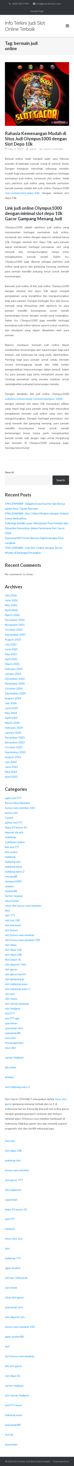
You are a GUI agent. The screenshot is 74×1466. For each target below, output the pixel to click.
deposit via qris (14, 832)
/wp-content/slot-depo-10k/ (22, 193)
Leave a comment (53, 149)
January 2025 (13, 673)
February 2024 (14, 727)
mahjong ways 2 (14, 871)
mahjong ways (13, 866)
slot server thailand (17, 1395)
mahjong (10, 856)
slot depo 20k (13, 954)
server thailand (14, 1057)
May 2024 (11, 713)
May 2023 (11, 771)
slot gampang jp (14, 979)
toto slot (10, 1038)
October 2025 (13, 629)
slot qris (10, 993)
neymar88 (11, 876)
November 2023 (15, 742)
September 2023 (15, 752)
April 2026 (11, 610)
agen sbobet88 (14, 1336)
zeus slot (10, 1047)
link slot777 (12, 847)
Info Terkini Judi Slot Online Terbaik (31, 1461)
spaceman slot (14, 1028)
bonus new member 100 (20, 807)
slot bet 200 (12, 920)
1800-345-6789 (20, 3)
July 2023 (11, 762)
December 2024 (15, 678)
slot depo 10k (13, 949)
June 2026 (11, 600)
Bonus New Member (17, 803)
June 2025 (11, 649)
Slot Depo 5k (13, 959)
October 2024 (13, 688)
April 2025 (11, 659)
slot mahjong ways (16, 984)
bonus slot (11, 812)
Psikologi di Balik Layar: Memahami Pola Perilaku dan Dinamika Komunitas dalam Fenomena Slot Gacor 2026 (36, 528)
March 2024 (12, 722)
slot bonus (11, 930)
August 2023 (13, 757)
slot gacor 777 (13, 1180)
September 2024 (15, 693)
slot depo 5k (12, 1375)
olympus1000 (13, 881)
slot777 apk (12, 1018)
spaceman (11, 1023)
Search (9, 472)
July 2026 (11, 595)
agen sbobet (13, 1268)
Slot (7, 910)
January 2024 (13, 732)
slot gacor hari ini (15, 974)
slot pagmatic (13, 1189)
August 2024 (13, 698)
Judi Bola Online (15, 842)
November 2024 (15, 683)
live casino (11, 852)
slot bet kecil (13, 925)
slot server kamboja (17, 1003)
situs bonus (12, 900)
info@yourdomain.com (48, 3)
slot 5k (9, 1434)
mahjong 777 (13, 1258)
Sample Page (37, 11)
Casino (9, 817)
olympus (10, 1228)
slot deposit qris (15, 1317)
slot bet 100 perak (16, 1277)
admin (33, 149)
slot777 (9, 1013)
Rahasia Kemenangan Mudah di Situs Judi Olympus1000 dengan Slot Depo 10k (36, 139)
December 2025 (15, 619)
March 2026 (12, 615)
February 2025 (14, 668)
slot (7, 1248)
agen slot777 (13, 798)
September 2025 (15, 634)
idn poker (10, 1067)
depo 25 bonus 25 (16, 827)
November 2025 (15, 624)
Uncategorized (14, 1042)
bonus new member (17, 1170)
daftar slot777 (13, 822)
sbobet (9, 886)
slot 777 (10, 915)
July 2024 (11, 703)
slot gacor (11, 969)
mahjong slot (13, 861)
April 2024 (11, 717)
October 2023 (13, 747)
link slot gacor (13, 1366)
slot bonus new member (20, 935)
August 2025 (13, 639)
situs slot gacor (14, 1297)
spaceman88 (13, 1033)
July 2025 (11, 644)
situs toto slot (13, 1238)
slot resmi (11, 998)
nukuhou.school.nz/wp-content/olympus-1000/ (34, 398)
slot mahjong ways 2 (17, 989)
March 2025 (12, 664)
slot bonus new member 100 (22, 940)
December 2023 (15, 737)
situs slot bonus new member (23, 905)
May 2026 (11, 605)
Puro (66, 1461)
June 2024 (11, 708)
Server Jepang (13, 895)
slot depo (11, 944)
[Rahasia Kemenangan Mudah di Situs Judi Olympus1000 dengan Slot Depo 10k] (37, 94)
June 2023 (11, 766)
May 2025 (11, 654)
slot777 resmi (13, 1405)
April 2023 (11, 776)
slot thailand (12, 1008)
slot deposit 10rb (15, 964)
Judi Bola (10, 837)
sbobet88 (11, 891)
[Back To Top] (64, 1456)
